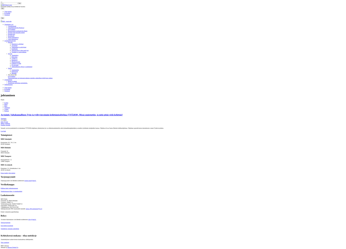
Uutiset (6, 109)
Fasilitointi (15, 49)
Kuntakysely (11, 34)
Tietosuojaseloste (5, 222)
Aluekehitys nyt (8, 24)
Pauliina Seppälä (5, 125)
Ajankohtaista (8, 79)
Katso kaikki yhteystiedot (8, 173)
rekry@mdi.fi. (32, 219)
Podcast (6, 111)
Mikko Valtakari (5, 123)
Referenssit (15, 71)
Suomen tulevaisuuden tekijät (16, 32)
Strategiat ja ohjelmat (17, 44)
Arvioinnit (14, 45)
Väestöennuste (12, 26)
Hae (2, 8)
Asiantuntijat (15, 70)
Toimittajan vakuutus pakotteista (10, 229)
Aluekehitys (15, 55)
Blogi (5, 104)
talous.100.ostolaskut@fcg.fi (34, 209)
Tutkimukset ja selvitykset (19, 47)
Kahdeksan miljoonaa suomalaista (18, 83)
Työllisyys (14, 58)
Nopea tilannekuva (13, 37)
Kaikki (6, 103)
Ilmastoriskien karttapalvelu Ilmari (18, 31)
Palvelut (10, 42)
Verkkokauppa (8, 84)
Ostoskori (7, 15)
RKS (5, 106)
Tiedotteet (7, 107)
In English (7, 13)
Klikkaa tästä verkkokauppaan (9, 188)
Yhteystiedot (8, 11)
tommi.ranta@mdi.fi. (30, 180)
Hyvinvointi (15, 65)
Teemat (10, 53)
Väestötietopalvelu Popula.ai (16, 28)
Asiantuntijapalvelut (10, 41)
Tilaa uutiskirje (5, 242)
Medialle (14, 73)
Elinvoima (14, 57)
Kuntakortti (11, 36)
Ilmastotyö (14, 60)
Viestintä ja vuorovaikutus (19, 52)
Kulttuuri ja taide (16, 63)
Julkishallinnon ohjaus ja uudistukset (22, 66)
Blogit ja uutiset (12, 81)
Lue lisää (3, 131)
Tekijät (10, 68)
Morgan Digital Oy (12, 247)
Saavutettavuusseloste (7, 225)
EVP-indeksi (11, 29)
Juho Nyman (4, 122)
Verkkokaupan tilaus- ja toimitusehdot (11, 191)
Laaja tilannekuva (13, 39)
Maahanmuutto (16, 62)
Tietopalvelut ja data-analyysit (20, 50)
